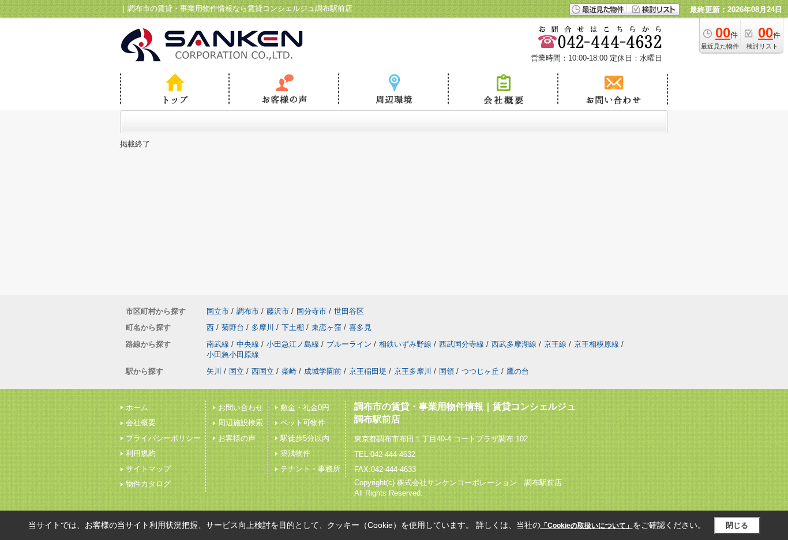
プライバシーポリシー (163, 438)
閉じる (737, 525)
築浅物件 (295, 453)
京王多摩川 (412, 371)
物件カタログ (148, 483)
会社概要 (141, 422)
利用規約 (141, 453)
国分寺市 (312, 311)
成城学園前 (323, 371)
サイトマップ (148, 468)
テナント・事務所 (310, 468)
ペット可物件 (302, 422)
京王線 (555, 344)
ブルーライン (349, 344)
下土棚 (293, 327)
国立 (236, 371)
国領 (446, 371)
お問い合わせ (240, 407)
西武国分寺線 (461, 344)
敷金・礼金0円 (304, 407)
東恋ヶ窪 (327, 327)
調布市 (248, 311)
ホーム (137, 407)
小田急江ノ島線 (293, 344)
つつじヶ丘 (480, 371)
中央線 (248, 344)
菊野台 (233, 327)
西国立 (263, 371)
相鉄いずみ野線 (405, 344)
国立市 (218, 311)
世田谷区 (349, 311)
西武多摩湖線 (513, 344)
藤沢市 (278, 311)
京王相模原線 (596, 344)
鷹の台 (517, 371)
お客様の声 (237, 438)
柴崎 (289, 371)
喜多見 (360, 327)
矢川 (214, 371)
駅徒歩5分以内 (304, 438)
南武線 (218, 344)
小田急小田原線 (233, 354)
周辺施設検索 (240, 422)
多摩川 (263, 327)
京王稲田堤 (368, 371)
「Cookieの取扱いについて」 (587, 526)
